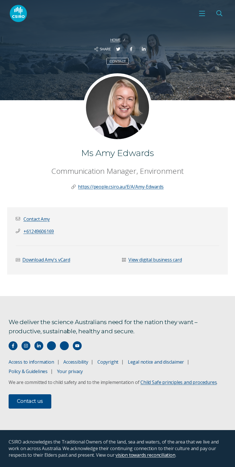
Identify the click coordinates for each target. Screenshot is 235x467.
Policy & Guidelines (28, 371)
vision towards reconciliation (145, 455)
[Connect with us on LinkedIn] (38, 345)
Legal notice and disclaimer (156, 362)
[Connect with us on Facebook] (13, 345)
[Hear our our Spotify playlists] (51, 345)
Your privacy (70, 371)
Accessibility (75, 362)
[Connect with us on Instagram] (25, 345)
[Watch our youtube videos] (77, 345)
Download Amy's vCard (46, 260)
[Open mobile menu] (202, 13)
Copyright (107, 362)
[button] (36, 219)
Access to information (31, 362)
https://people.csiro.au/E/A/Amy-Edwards (121, 187)
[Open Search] (219, 13)
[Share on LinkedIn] (143, 49)
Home (115, 39)
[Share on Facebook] (131, 49)
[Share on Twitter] (118, 49)
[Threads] (64, 345)
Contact (117, 61)
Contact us (30, 401)
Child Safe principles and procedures (178, 382)
